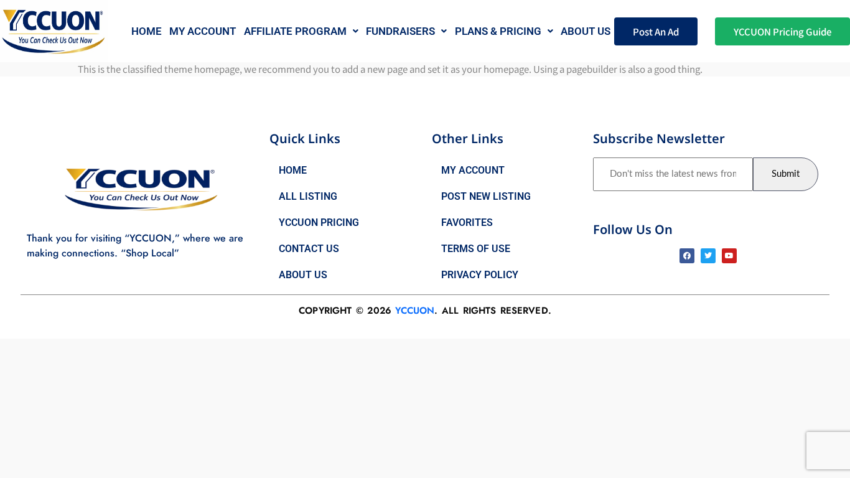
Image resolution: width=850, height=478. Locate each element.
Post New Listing (486, 196)
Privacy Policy (479, 275)
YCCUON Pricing (319, 222)
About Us (303, 275)
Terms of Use (475, 249)
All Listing (308, 196)
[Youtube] (729, 255)
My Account (202, 31)
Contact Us (309, 249)
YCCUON (414, 310)
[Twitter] (708, 255)
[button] (301, 31)
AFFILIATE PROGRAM (295, 31)
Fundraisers (400, 31)
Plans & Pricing (498, 31)
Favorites (467, 222)
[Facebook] (687, 255)
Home (146, 31)
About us (585, 31)
